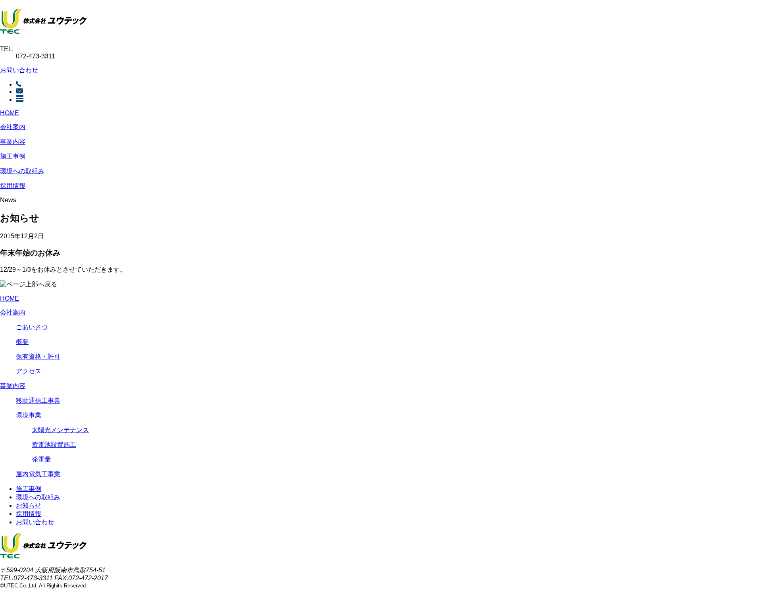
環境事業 (28, 415)
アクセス (28, 371)
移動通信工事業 (38, 400)
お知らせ (28, 505)
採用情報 (12, 185)
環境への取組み (22, 171)
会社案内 (12, 127)
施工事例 (12, 156)
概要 (22, 341)
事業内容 (12, 141)
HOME (9, 113)
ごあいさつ (32, 327)
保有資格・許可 (38, 356)
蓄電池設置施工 (54, 444)
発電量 (41, 459)
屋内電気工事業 (38, 474)
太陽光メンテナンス (60, 430)
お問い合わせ (19, 70)
